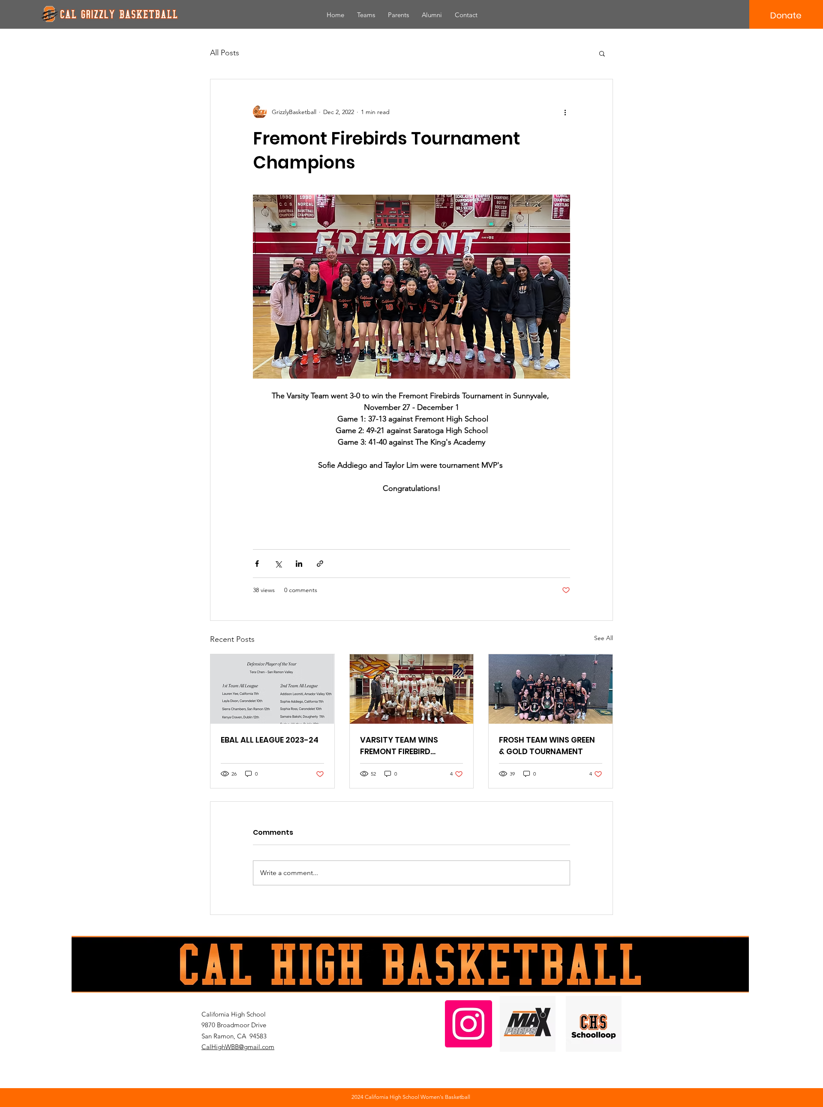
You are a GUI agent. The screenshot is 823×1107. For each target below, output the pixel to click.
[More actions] (565, 112)
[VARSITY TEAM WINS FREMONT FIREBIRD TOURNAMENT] (412, 689)
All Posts (224, 52)
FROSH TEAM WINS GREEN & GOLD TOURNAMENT (547, 745)
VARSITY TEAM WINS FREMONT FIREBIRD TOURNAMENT (399, 745)
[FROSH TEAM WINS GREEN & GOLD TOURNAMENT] (551, 689)
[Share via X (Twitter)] (278, 564)
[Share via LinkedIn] (299, 564)
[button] (602, 53)
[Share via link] (320, 564)
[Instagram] (468, 1023)
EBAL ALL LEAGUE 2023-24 (269, 739)
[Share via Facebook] (257, 564)
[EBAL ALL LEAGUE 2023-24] (272, 689)
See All (603, 638)
